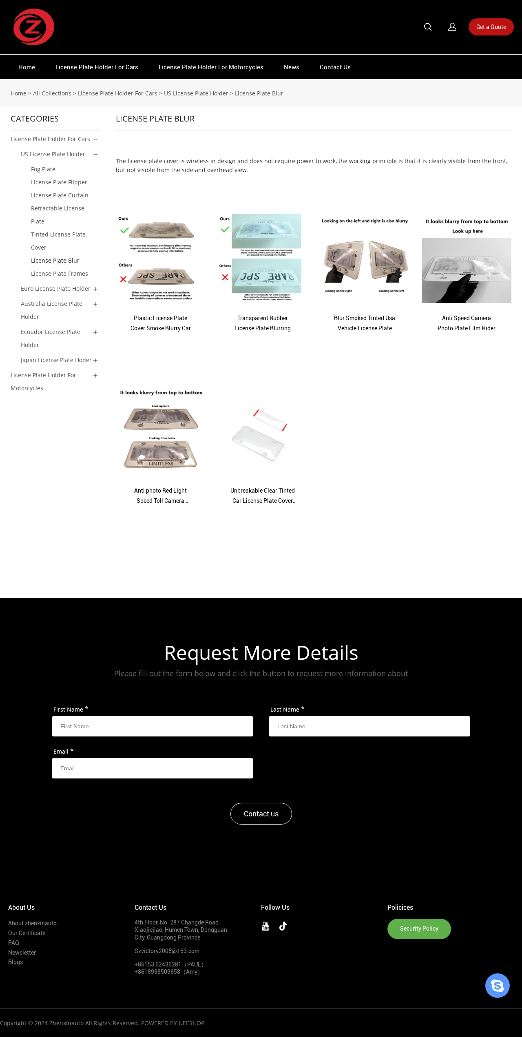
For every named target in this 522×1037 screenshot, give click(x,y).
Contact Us (335, 67)
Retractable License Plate (57, 214)
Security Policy (419, 928)
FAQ (13, 943)
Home (26, 67)
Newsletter (22, 952)
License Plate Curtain (59, 195)
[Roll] (497, 985)
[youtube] (267, 925)
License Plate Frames (59, 273)
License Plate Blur (259, 93)
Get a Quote (491, 27)
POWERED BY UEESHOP (172, 1023)
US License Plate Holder (196, 93)
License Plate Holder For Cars (96, 67)
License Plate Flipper (59, 182)
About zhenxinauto (32, 923)
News (291, 67)
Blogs (15, 962)
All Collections (52, 93)
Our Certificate (26, 933)
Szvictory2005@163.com (167, 951)
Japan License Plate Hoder (56, 360)
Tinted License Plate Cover (58, 240)
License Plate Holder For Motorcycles (211, 67)
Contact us (261, 813)
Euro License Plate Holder (56, 288)
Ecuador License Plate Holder (50, 338)
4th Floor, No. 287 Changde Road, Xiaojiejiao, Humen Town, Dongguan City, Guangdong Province (181, 929)
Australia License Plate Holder (51, 310)
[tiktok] (285, 925)
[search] (428, 27)
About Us (21, 907)
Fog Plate (43, 169)
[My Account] (452, 26)
